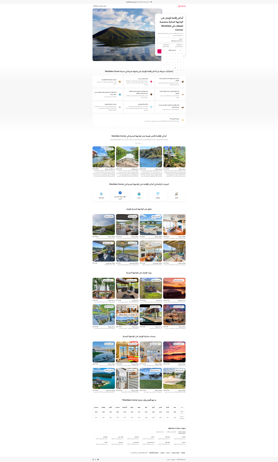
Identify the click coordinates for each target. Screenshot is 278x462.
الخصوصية (173, 459)
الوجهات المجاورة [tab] (182, 431)
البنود (168, 459)
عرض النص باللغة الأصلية (131, 2)
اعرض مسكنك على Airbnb (99, 6)
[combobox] (170, 41)
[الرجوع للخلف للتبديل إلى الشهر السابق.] (180, 50)
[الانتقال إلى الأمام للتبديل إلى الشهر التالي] (163, 50)
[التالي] (136, 143)
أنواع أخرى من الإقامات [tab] (171, 431)
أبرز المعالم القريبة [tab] (160, 431)
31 (175, 68)
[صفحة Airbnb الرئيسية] (182, 6)
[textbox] (176, 46)
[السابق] (142, 143)
